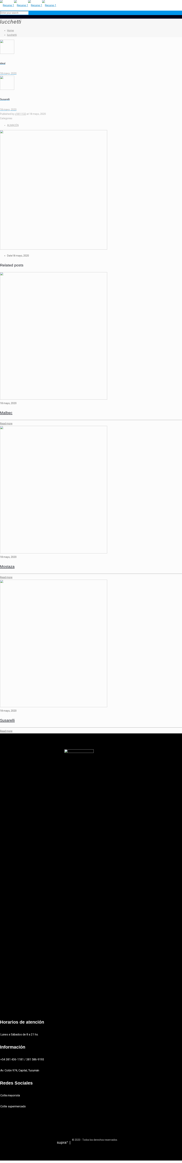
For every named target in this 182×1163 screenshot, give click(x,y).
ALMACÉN (13, 125)
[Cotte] (28, 5)
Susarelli (7, 720)
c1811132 (20, 113)
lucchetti (12, 34)
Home (10, 30)
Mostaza (7, 566)
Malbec (6, 413)
